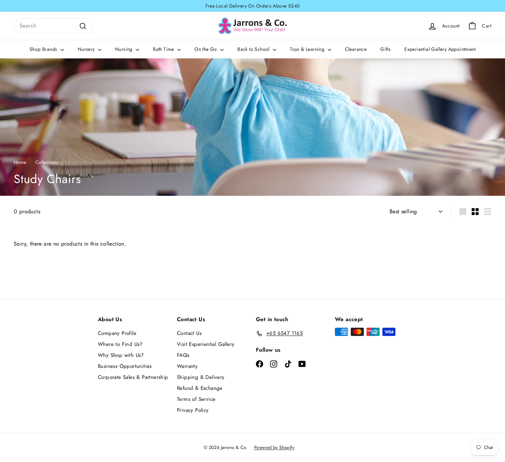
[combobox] (53, 25)
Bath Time (164, 49)
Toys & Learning (308, 49)
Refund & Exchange (200, 388)
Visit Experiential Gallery (205, 344)
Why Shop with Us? (121, 355)
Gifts (385, 49)
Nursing (124, 49)
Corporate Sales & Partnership (133, 377)
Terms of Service (196, 399)
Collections (46, 162)
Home (20, 162)
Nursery (87, 49)
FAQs (183, 355)
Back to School (254, 49)
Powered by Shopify (274, 447)
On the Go (206, 49)
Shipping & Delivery (201, 377)
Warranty (187, 366)
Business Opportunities (125, 366)
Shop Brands (44, 49)
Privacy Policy (193, 410)
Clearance (356, 49)
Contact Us (189, 333)
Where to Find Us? (120, 344)
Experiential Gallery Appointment (439, 49)
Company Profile (117, 333)
